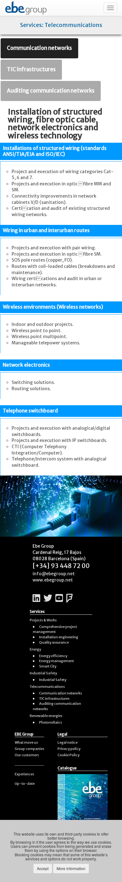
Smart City (47, 666)
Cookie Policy (68, 755)
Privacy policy (69, 749)
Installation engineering (58, 637)
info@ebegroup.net (54, 573)
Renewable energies (46, 716)
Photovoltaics (50, 722)
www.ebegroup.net (53, 580)
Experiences (24, 774)
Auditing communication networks (50, 90)
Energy (35, 649)
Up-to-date (25, 783)
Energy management (56, 661)
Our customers (27, 755)
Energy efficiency (53, 656)
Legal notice (68, 742)
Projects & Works (43, 620)
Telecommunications (47, 686)
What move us (26, 742)
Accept (42, 868)
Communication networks (39, 48)
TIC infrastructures (31, 69)
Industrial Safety (43, 673)
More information (71, 868)
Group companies (29, 749)
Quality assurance (54, 642)
